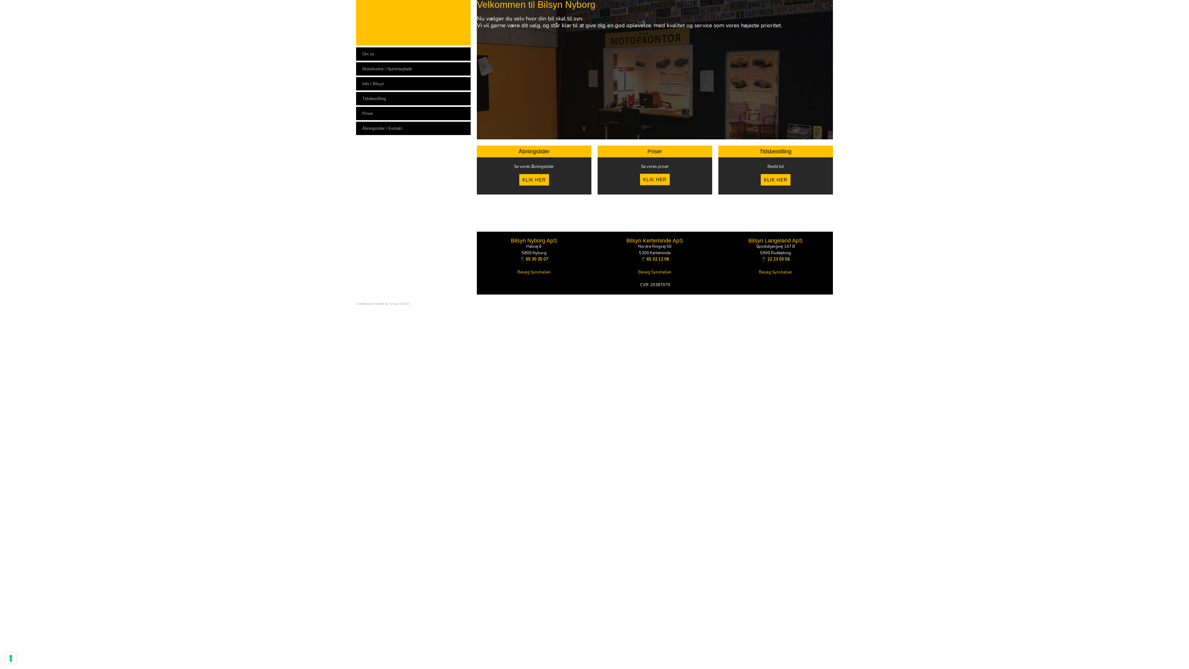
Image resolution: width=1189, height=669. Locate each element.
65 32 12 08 (658, 259)
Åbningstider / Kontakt (382, 128)
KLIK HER (534, 179)
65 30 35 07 (537, 259)
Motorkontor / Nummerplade (387, 69)
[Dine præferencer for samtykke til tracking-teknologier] (11, 658)
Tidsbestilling (374, 98)
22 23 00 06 (778, 259)
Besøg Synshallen (534, 272)
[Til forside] (413, 22)
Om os (368, 54)
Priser (367, 113)
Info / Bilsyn (373, 83)
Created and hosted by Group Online (382, 304)
